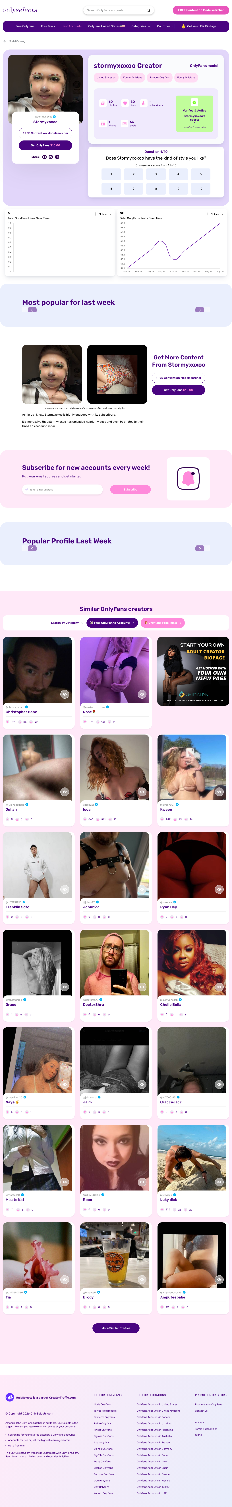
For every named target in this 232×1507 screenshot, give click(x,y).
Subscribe (130, 489)
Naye (10, 1102)
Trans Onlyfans (102, 1461)
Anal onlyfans (101, 1442)
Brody (88, 1297)
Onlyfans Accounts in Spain (152, 1467)
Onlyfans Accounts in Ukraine (154, 1423)
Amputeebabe (172, 1297)
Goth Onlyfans (102, 1480)
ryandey (167, 902)
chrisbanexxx (16, 707)
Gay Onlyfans (101, 1487)
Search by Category (65, 622)
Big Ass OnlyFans (103, 1436)
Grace (11, 1004)
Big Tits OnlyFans (103, 1455)
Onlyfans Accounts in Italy (152, 1461)
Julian (11, 809)
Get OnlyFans (45, 145)
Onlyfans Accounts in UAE (152, 1493)
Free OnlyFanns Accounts (112, 622)
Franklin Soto (17, 907)
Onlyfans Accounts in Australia (154, 1436)
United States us (106, 77)
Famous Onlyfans (160, 77)
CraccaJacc (171, 1102)
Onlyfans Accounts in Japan (153, 1455)
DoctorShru (93, 1004)
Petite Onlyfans (102, 1423)
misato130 (14, 1195)
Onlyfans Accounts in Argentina (155, 1429)
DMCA (198, 1435)
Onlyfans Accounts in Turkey (153, 1487)
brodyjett (90, 1292)
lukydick (167, 1195)
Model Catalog (17, 41)
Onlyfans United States (104, 26)
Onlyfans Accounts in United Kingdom (158, 1410)
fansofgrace (15, 999)
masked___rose (95, 707)
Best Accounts (72, 26)
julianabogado (16, 804)
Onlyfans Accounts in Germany (154, 1448)
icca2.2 (89, 804)
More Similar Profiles (116, 1328)
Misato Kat (15, 1199)
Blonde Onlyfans (103, 1448)
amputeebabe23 (171, 1292)
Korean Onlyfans (132, 77)
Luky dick (168, 1199)
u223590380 (15, 1292)
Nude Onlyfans (102, 1404)
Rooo (87, 1199)
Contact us (201, 1410)
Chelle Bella (170, 1004)
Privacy (199, 1422)
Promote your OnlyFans (208, 1404)
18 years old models (105, 1410)
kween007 (168, 804)
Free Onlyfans (25, 26)
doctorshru (91, 999)
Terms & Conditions (206, 1428)
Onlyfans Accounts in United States (157, 1404)
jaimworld (90, 1097)
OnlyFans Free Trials (163, 622)
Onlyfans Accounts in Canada (154, 1417)
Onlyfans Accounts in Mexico (153, 1480)
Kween (166, 809)
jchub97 (90, 902)
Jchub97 (91, 907)
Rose (87, 712)
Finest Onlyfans (103, 1429)
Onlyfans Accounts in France (153, 1442)
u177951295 (14, 902)
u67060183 (168, 1097)
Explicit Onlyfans (103, 1467)
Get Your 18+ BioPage (201, 26)
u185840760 (92, 1195)
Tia (8, 1297)
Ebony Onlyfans (186, 77)
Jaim (87, 1102)
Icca (87, 809)
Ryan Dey (168, 907)
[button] (32, 310)
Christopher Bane (21, 712)
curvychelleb (170, 999)
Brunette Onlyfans (104, 1417)
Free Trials (48, 26)
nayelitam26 (15, 1097)
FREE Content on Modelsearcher (201, 10)
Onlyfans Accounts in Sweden (154, 1474)
